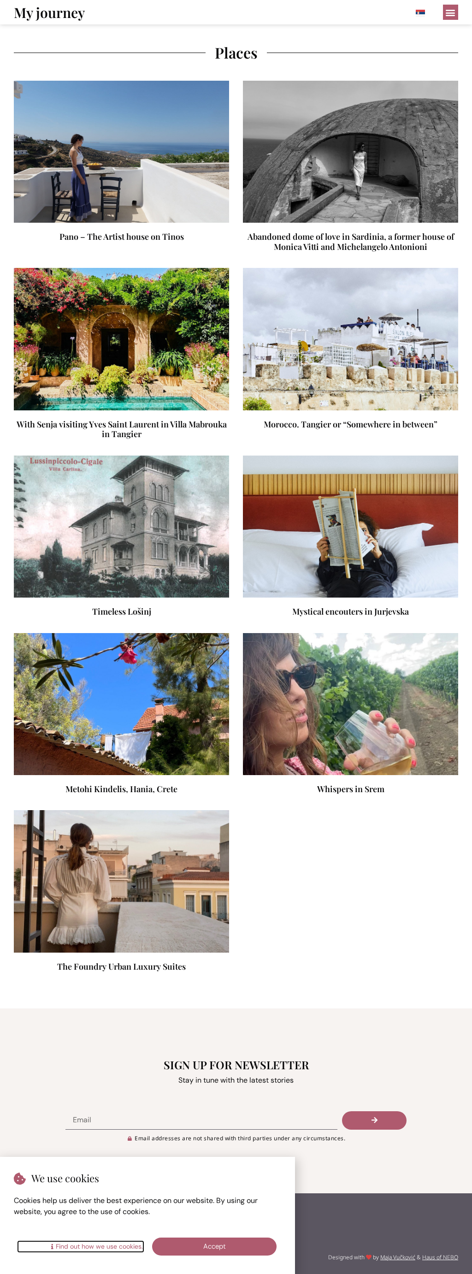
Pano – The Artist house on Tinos (121, 236)
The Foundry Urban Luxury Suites (121, 966)
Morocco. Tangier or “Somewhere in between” (350, 424)
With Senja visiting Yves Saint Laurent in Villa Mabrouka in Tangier (122, 429)
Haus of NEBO (440, 1257)
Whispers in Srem (350, 788)
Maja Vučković (397, 1257)
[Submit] (374, 1120)
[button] (450, 12)
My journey (49, 12)
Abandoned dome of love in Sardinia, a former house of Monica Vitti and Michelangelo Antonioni (351, 241)
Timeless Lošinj (121, 611)
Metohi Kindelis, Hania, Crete (121, 788)
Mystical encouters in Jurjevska (350, 611)
